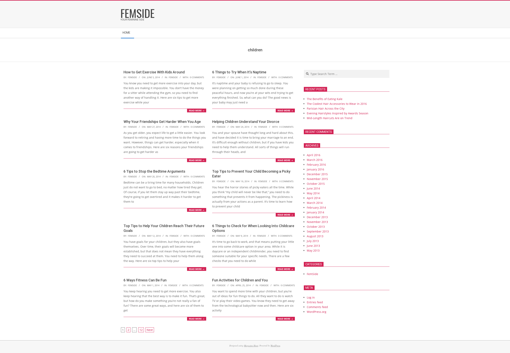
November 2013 (317, 222)
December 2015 (317, 174)
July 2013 (313, 241)
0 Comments (197, 77)
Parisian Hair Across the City (325, 108)
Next (150, 330)
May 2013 (313, 250)
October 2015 (316, 184)
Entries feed (315, 302)
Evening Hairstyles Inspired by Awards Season (337, 113)
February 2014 (316, 207)
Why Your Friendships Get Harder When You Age (162, 122)
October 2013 (316, 227)
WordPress (275, 345)
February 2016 (316, 164)
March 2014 (315, 203)
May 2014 (313, 193)
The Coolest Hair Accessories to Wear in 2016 (337, 104)
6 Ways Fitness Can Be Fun (145, 280)
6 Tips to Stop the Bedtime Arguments (154, 171)
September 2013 (318, 231)
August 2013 (315, 236)
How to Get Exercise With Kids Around (154, 72)
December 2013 (317, 217)
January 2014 (315, 212)
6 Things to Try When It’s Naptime (239, 72)
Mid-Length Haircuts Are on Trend (329, 118)
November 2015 (317, 179)
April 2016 (313, 155)
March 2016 (315, 160)
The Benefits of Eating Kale (324, 99)
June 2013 (313, 246)
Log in (311, 297)
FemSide (173, 77)
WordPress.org (316, 312)
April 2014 (313, 198)
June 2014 (313, 188)
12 (141, 330)
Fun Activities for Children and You (240, 280)
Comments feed (317, 307)
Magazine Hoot (251, 345)
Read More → (196, 110)
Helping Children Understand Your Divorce (245, 122)
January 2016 (315, 169)
